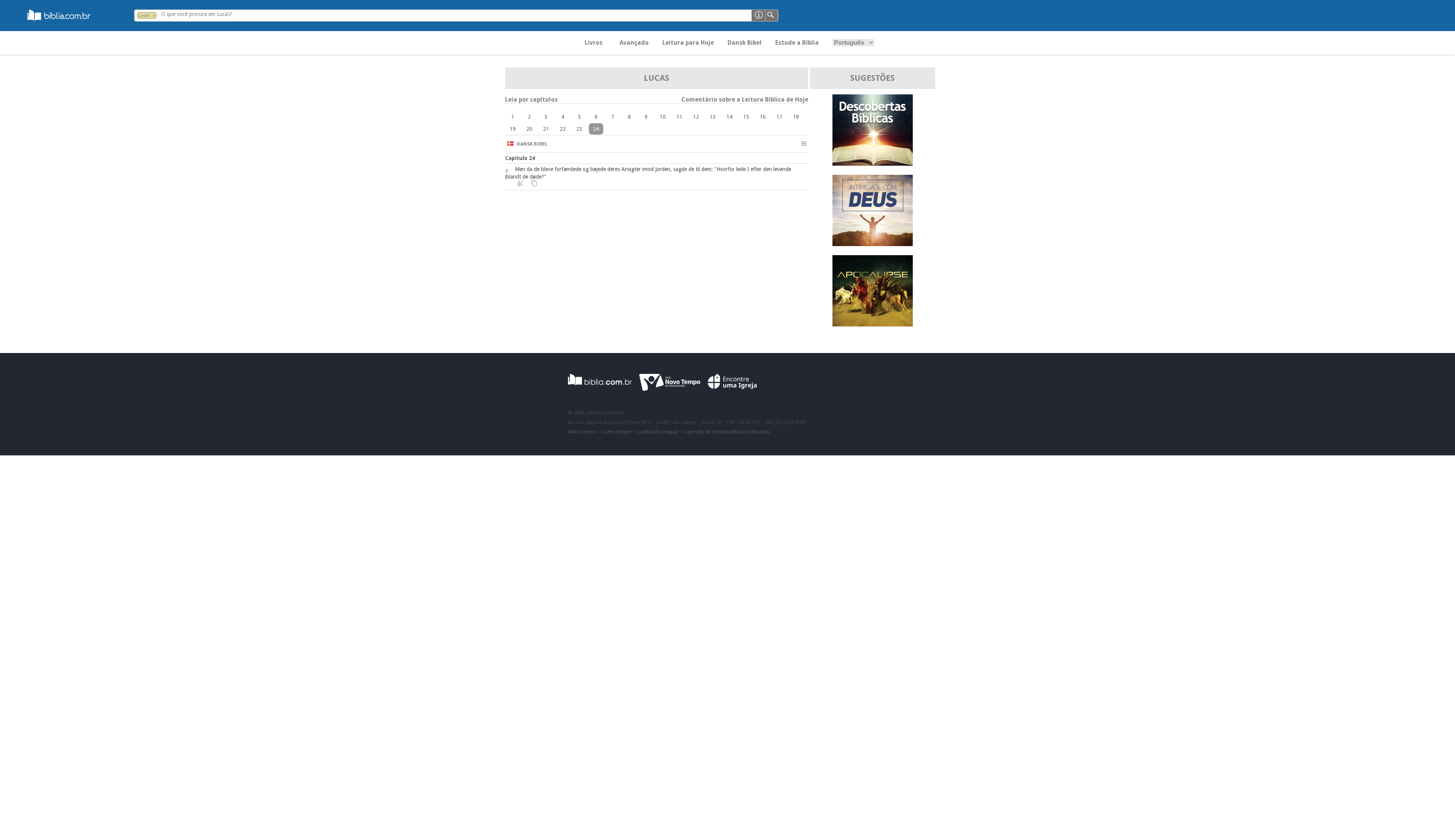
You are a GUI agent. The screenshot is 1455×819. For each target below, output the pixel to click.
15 (746, 117)
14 (729, 117)
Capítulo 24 (520, 158)
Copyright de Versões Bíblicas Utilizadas (726, 432)
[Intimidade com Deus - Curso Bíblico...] (872, 244)
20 (529, 129)
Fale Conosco (582, 432)
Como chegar (616, 432)
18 (796, 117)
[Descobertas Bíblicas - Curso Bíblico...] (872, 163)
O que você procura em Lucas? (196, 14)
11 (679, 117)
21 (546, 129)
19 (513, 129)
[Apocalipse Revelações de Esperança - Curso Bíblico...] (872, 324)
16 (763, 117)
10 (663, 117)
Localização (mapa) (657, 432)
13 (713, 117)
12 (696, 117)
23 (579, 129)
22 (563, 129)
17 (779, 117)
